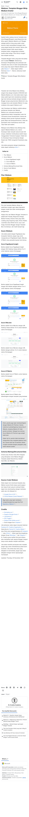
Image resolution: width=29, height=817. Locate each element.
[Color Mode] (20, 2)
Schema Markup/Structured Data (13, 166)
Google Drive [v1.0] (9, 494)
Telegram (22, 535)
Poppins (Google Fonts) (10, 514)
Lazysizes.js (7, 516)
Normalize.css (8, 512)
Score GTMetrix (10, 163)
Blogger (7, 6)
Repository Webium (8, 504)
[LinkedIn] (10, 687)
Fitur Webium (7, 155)
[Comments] (24, 18)
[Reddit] (13, 687)
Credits (6, 170)
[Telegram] (17, 687)
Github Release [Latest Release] (13, 496)
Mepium (6, 69)
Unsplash (17, 522)
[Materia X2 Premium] (14, 748)
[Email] (2, 690)
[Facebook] (6, 687)
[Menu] (2, 2)
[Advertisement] (14, 622)
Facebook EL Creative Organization (11, 527)
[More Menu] (26, 2)
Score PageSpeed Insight (13, 159)
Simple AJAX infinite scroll (11, 520)
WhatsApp (12, 535)
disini (8, 71)
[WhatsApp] (24, 687)
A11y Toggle (7, 518)
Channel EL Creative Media (16, 529)
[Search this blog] (17, 2)
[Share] (26, 18)
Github (8, 533)
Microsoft (7, 763)
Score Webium (8, 157)
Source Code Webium (10, 168)
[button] (23, 2)
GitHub (24, 777)
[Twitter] (21, 687)
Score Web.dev (10, 161)
